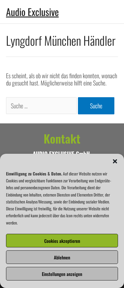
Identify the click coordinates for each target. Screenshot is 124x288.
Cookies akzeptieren (62, 240)
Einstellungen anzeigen (62, 274)
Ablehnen (62, 257)
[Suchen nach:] (42, 105)
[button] (115, 161)
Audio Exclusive (32, 12)
